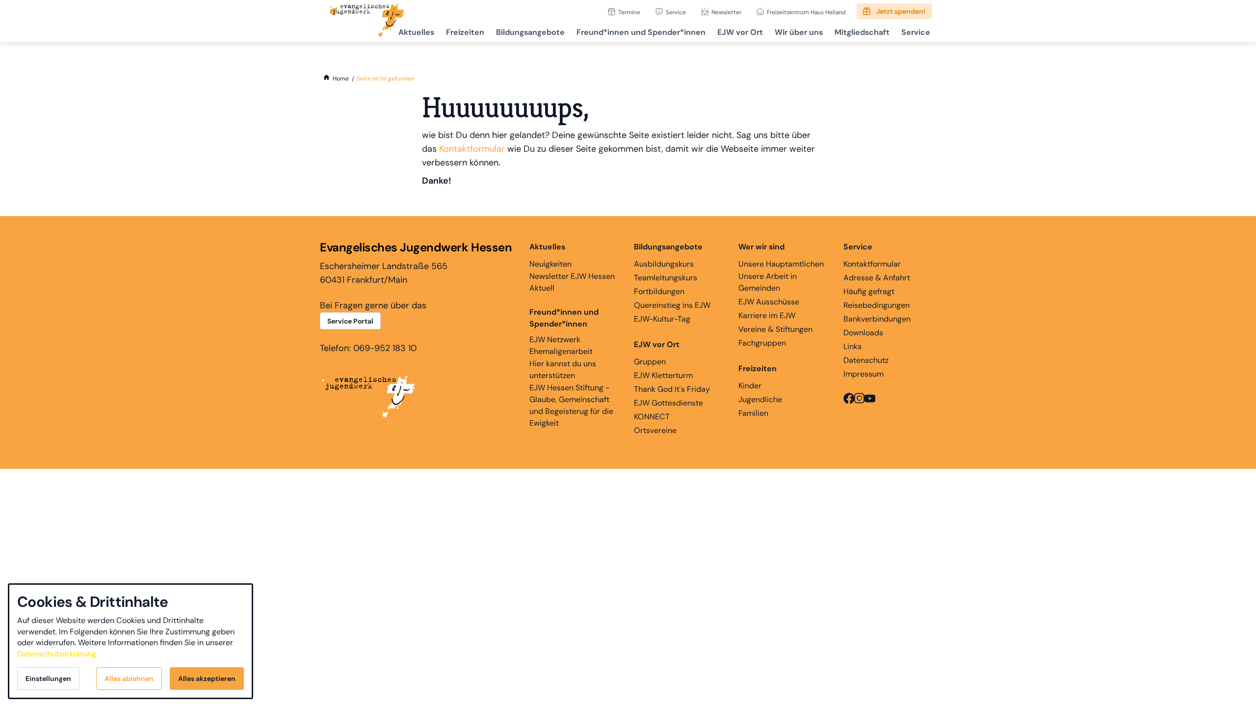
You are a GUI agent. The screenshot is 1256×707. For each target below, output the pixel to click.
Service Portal (350, 321)
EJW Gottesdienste (668, 403)
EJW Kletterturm (663, 375)
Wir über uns (799, 32)
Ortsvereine (655, 430)
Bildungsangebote (530, 32)
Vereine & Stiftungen (775, 329)
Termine (629, 12)
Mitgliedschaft (862, 32)
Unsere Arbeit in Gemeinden (767, 282)
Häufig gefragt (868, 291)
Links (852, 346)
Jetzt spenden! (900, 11)
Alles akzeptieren (207, 678)
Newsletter (726, 12)
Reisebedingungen (876, 305)
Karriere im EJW (766, 315)
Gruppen (650, 361)
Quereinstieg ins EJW (672, 305)
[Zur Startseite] (367, 21)
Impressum (863, 374)
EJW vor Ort (740, 32)
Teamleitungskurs (665, 277)
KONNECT (652, 416)
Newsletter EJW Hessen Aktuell (572, 282)
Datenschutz (866, 360)
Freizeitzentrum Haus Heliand (806, 12)
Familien (753, 413)
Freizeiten (465, 32)
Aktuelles (416, 32)
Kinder (749, 386)
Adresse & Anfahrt (876, 277)
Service (676, 12)
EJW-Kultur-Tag (662, 319)
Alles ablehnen (129, 678)
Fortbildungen (659, 291)
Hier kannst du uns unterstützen (562, 369)
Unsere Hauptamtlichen (781, 264)
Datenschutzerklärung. (57, 654)
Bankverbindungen (877, 319)
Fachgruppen (762, 343)
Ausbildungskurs (664, 264)
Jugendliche (760, 399)
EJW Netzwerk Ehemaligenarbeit (561, 345)
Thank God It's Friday (672, 389)
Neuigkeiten (550, 264)
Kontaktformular (472, 149)
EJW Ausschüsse (768, 302)
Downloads (863, 332)
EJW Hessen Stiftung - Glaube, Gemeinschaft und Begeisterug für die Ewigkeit (571, 405)
